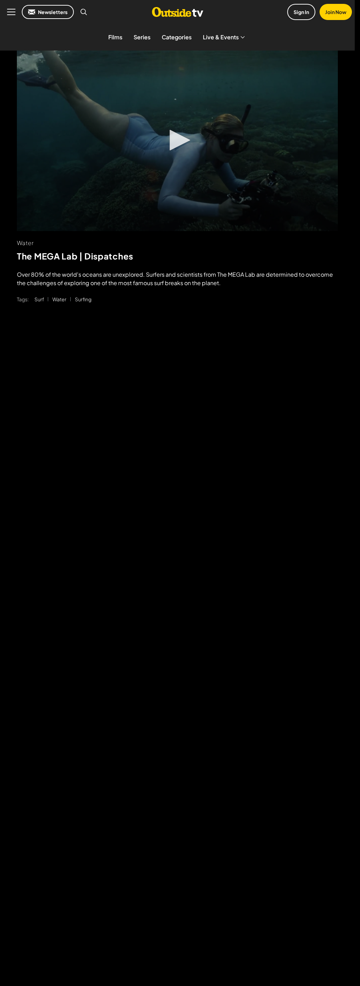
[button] (177, 140)
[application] (177, 141)
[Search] (84, 12)
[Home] (177, 12)
